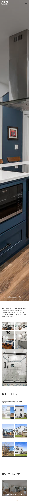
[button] (17, 500)
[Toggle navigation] (26, 3)
